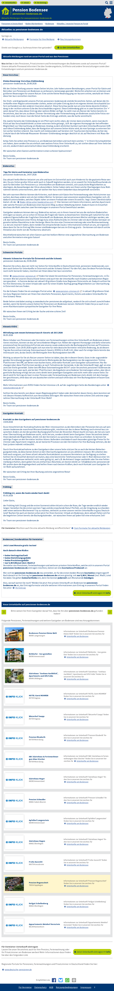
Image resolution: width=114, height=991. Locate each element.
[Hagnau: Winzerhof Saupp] (15, 718)
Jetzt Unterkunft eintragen (93, 592)
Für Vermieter (25, 987)
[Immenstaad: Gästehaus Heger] (15, 780)
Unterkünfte (9, 2)
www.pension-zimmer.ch (67, 291)
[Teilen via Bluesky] (62, 980)
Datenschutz (40, 987)
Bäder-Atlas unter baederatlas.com (37, 202)
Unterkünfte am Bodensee (77, 636)
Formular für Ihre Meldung (41, 39)
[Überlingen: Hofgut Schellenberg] (15, 905)
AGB (51, 987)
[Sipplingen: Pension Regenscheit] (15, 884)
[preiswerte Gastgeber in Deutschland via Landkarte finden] (108, 15)
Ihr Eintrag (40, 2)
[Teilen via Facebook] (55, 980)
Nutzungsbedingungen (67, 987)
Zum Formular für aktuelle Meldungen (92, 528)
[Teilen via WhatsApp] (68, 980)
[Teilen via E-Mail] (75, 980)
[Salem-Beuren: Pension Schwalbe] (15, 801)
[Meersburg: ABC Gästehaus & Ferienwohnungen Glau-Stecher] (15, 759)
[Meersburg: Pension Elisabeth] (15, 738)
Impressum (85, 987)
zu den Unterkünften (70, 47)
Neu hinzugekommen (70, 39)
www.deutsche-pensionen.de (18, 969)
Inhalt (25, 2)
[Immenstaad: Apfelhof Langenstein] (15, 822)
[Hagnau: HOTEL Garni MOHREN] (15, 697)
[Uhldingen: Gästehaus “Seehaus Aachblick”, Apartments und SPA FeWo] (15, 676)
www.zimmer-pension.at (24, 275)
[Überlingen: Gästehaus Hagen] (15, 842)
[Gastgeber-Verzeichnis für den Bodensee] (6, 11)
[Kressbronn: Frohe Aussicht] (15, 863)
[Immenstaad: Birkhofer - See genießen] (15, 655)
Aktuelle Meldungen (14, 39)
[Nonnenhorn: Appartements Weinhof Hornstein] (15, 926)
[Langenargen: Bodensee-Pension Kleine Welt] (15, 634)
